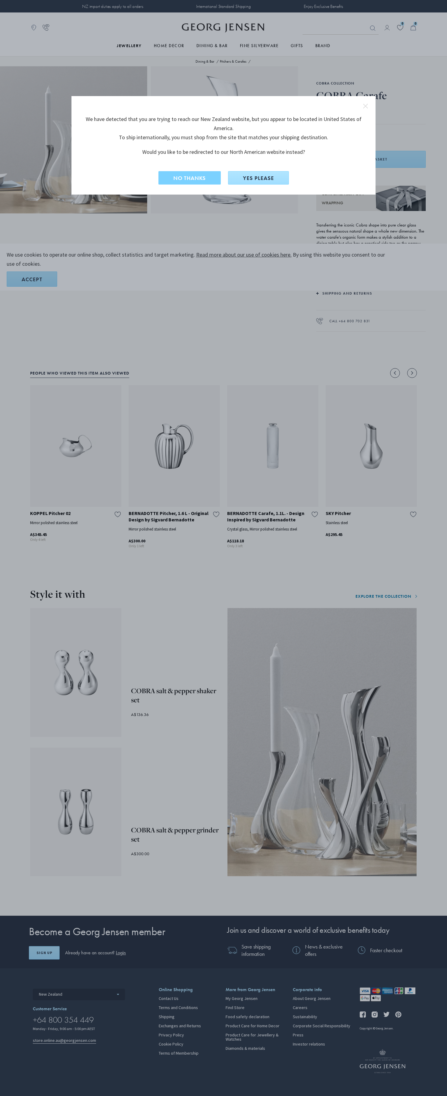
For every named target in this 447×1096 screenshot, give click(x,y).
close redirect (365, 106)
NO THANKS (189, 178)
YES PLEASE (258, 178)
